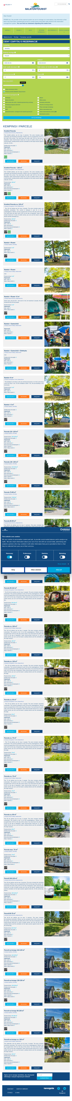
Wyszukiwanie (37, 117)
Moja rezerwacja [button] (52, 30)
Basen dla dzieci (10, 100)
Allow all (59, 570)
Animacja (8, 97)
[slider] (23, 85)
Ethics (10, 1092)
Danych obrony (22, 1089)
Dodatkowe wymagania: (10, 94)
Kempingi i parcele (25, 37)
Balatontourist (8, 37)
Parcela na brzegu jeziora (46, 104)
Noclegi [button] (18, 30)
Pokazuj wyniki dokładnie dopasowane (15, 91)
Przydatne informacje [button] (41, 31)
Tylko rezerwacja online (12, 89)
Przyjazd (6, 60)
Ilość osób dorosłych (10, 67)
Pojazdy (39, 74)
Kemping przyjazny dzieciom (13, 104)
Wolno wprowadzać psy (46, 109)
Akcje (30, 30)
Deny (13, 570)
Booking (24, 161)
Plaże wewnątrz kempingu (46, 107)
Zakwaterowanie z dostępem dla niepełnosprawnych (19, 111)
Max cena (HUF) (8, 81)
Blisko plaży (43, 100)
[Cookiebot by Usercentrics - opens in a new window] (61, 529)
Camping (6, 45)
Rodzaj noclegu (8, 52)
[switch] (27, 557)
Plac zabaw (8, 107)
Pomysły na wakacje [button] (64, 30)
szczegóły (11, 161)
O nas (17, 1092)
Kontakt (10, 1089)
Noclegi (16, 37)
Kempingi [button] (7, 30)
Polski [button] (7, 4)
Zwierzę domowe (8, 74)
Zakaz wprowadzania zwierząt (47, 111)
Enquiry (37, 161)
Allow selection (36, 570)
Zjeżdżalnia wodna (44, 114)
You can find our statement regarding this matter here (34, 23)
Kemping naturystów (45, 102)
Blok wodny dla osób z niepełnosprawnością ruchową (19, 102)
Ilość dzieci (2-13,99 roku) (46, 67)
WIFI (7, 109)
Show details (62, 564)
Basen (41, 97)
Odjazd (39, 60)
